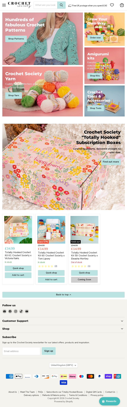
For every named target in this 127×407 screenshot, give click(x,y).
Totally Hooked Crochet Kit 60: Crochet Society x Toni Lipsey (51, 255)
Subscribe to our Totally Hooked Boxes (64, 392)
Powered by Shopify (63, 401)
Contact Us (110, 392)
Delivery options (31, 395)
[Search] (61, 5)
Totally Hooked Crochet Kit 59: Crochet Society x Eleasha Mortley (84, 255)
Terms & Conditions (78, 395)
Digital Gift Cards (94, 392)
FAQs (40, 392)
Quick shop (18, 268)
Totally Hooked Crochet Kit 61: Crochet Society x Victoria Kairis (18, 255)
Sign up (48, 351)
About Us (12, 392)
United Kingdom (62, 365)
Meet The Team (27, 392)
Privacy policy (97, 395)
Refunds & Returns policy (54, 395)
